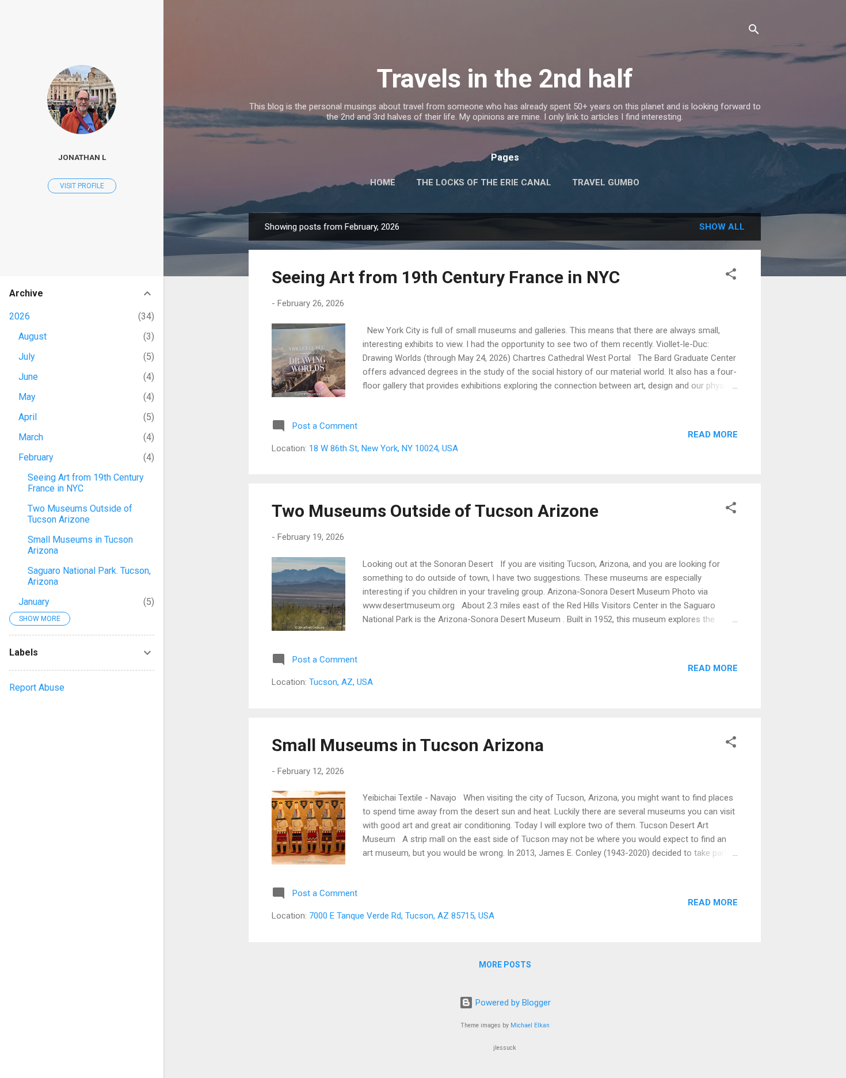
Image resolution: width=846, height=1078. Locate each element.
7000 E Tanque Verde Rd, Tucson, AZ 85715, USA (401, 916)
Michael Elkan (530, 1025)
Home (382, 182)
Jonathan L (82, 157)
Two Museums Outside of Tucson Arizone (435, 511)
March (30, 437)
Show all (722, 227)
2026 (19, 316)
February (36, 457)
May (27, 396)
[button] (731, 276)
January (33, 601)
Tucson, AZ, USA (341, 682)
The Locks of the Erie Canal (483, 182)
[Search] (754, 31)
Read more (713, 434)
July (26, 356)
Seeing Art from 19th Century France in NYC (446, 277)
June (28, 376)
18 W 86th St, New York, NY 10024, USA (383, 448)
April (27, 417)
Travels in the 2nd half (505, 78)
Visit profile (82, 186)
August (32, 336)
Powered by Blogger (512, 1002)
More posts (505, 964)
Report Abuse (36, 687)
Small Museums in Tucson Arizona (408, 745)
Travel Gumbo (605, 182)
